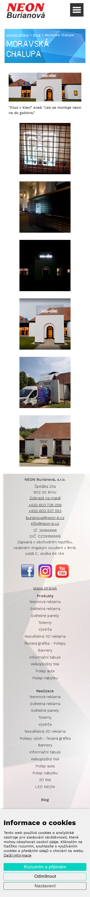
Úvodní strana (17, 35)
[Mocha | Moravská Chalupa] (45, 148)
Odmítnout (45, 876)
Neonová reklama (45, 601)
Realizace (45, 691)
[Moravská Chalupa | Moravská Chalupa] (45, 382)
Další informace (17, 855)
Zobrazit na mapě (45, 498)
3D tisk (45, 779)
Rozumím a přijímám (45, 866)
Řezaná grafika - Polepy (45, 643)
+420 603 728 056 (45, 505)
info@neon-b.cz (45, 523)
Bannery (45, 650)
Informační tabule (45, 657)
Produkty (45, 596)
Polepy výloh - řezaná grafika (45, 738)
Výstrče (45, 629)
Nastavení (45, 885)
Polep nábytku (45, 678)
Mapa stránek (45, 588)
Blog (45, 799)
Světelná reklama (45, 608)
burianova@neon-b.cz (45, 517)
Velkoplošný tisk (45, 664)
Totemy (45, 622)
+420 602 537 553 (45, 510)
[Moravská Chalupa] (45, 100)
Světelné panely (45, 615)
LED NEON (45, 786)
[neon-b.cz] (25, 10)
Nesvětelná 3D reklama (45, 636)
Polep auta (45, 671)
